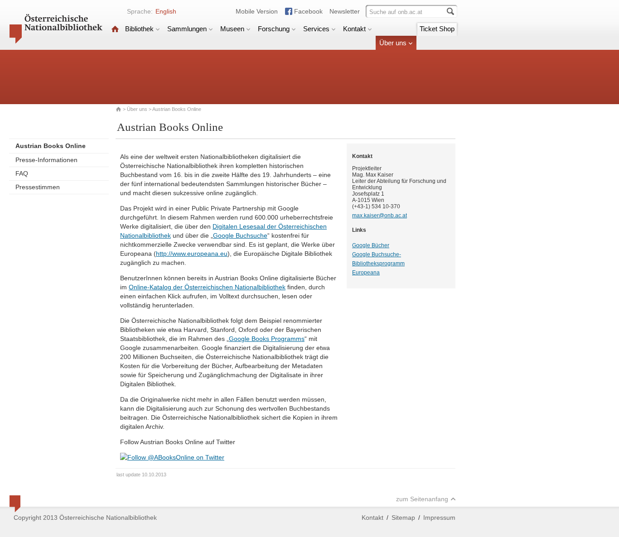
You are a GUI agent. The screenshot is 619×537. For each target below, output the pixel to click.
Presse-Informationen (46, 159)
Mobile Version (257, 11)
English (165, 11)
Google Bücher (370, 245)
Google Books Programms (267, 338)
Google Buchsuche (240, 235)
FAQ (21, 173)
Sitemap (403, 517)
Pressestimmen (37, 187)
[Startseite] (115, 29)
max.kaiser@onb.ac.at (379, 215)
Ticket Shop (437, 29)
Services (316, 29)
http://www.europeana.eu (191, 253)
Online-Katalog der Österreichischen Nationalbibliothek (207, 287)
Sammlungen (187, 29)
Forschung (274, 29)
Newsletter (344, 11)
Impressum (439, 517)
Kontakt (354, 29)
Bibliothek (139, 29)
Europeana (366, 272)
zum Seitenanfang (422, 499)
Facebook (308, 11)
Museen (232, 29)
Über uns (392, 43)
